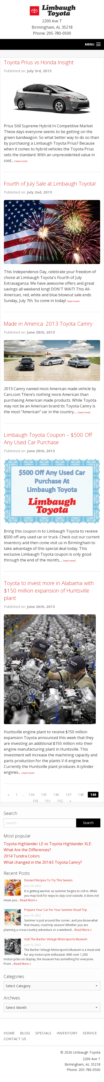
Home (9, 1032)
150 (35, 801)
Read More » (28, 900)
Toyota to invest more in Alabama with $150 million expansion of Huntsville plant (49, 590)
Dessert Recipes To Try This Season (48, 880)
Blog (25, 1032)
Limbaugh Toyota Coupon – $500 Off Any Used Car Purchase (48, 438)
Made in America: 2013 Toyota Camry (48, 323)
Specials (43, 1032)
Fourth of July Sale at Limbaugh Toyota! (50, 183)
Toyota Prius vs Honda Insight (39, 62)
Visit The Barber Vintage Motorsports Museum (55, 939)
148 (81, 794)
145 (44, 794)
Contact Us (15, 1038)
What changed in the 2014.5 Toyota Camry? (43, 862)
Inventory (67, 1032)
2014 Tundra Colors (22, 856)
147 (68, 794)
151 (48, 801)
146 (56, 794)
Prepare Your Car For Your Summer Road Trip (55, 910)
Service (90, 1032)
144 (31, 794)
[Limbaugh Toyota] (52, 10)
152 (60, 801)
